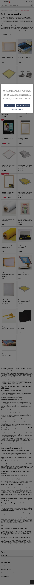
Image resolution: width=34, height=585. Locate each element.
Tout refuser (9, 105)
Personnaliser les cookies (17, 109)
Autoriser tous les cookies (23, 105)
